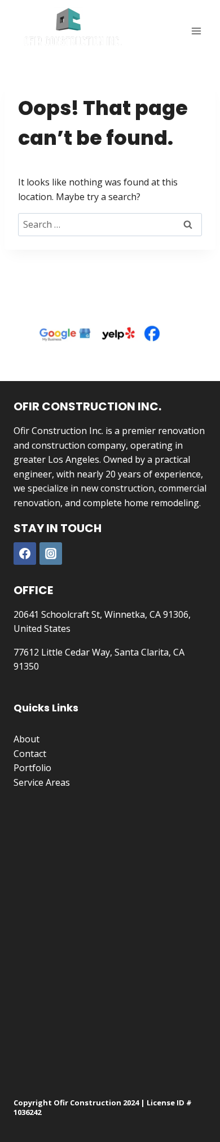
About (26, 739)
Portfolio (32, 768)
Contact (30, 753)
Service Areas (42, 782)
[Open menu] (196, 30)
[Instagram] (50, 553)
